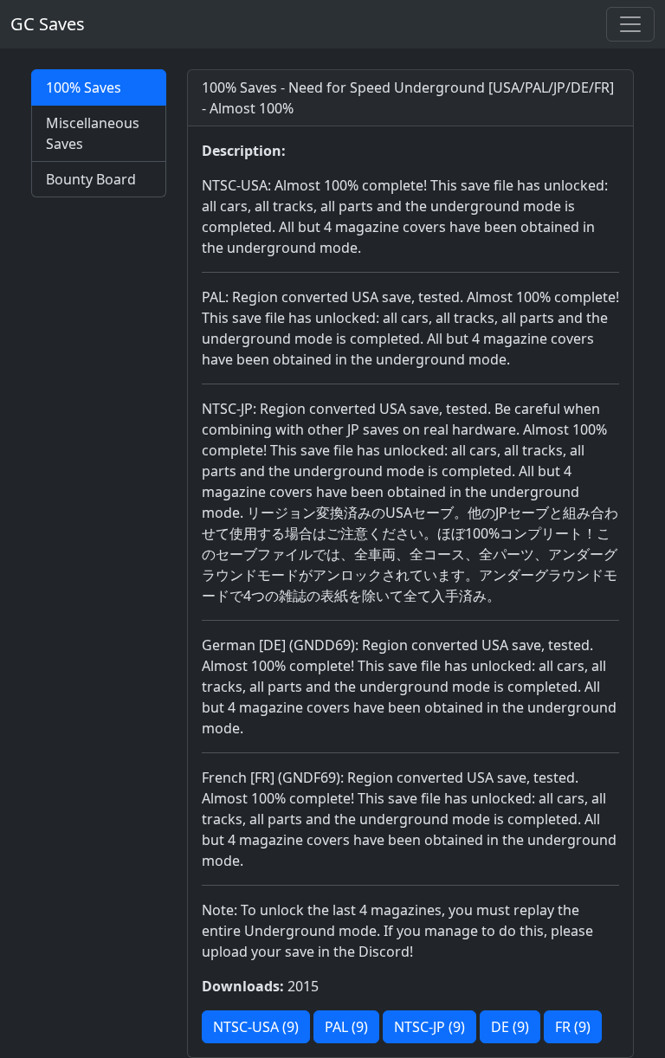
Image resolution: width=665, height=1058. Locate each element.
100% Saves (83, 87)
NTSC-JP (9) (429, 1026)
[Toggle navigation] (630, 24)
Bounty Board (91, 179)
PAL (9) (346, 1026)
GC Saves (47, 23)
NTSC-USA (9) (256, 1026)
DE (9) (510, 1026)
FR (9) (573, 1026)
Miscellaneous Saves (92, 133)
